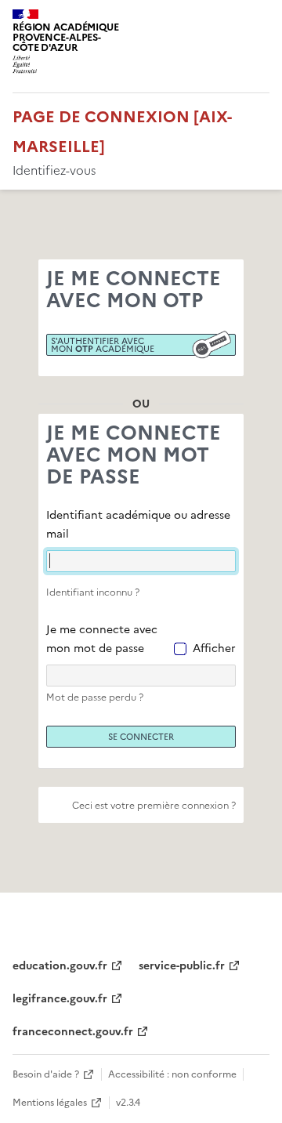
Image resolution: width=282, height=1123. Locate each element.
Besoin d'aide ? (46, 1074)
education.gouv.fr (60, 966)
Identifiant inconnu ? (92, 592)
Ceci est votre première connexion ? (154, 806)
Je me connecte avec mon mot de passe (101, 639)
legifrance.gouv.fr (60, 999)
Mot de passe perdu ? (94, 697)
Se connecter (141, 736)
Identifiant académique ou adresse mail (138, 524)
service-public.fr (182, 966)
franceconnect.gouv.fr (73, 1031)
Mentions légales (50, 1103)
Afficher (214, 648)
